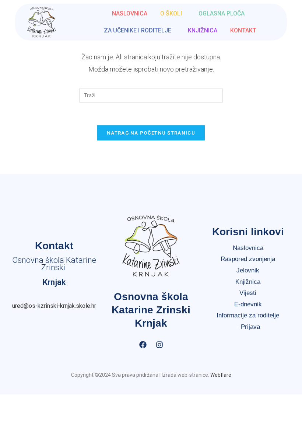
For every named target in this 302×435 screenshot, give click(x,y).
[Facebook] (143, 344)
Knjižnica (202, 30)
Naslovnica (129, 13)
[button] (173, 13)
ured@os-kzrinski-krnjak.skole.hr (54, 305)
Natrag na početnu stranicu (151, 133)
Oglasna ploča (222, 13)
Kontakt (243, 30)
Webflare (220, 375)
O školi (171, 13)
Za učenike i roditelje (137, 30)
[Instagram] (159, 344)
